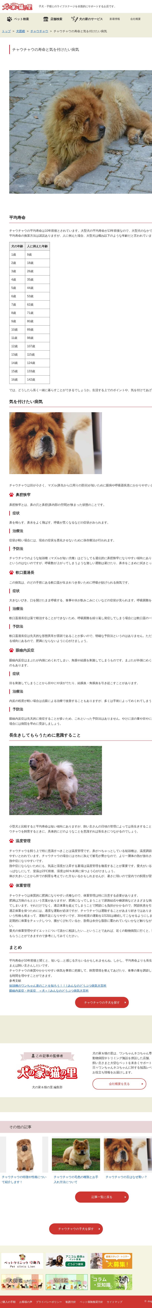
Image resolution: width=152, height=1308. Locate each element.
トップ (6, 31)
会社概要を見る (119, 1083)
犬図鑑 (20, 31)
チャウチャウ (39, 31)
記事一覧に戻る (102, 1197)
